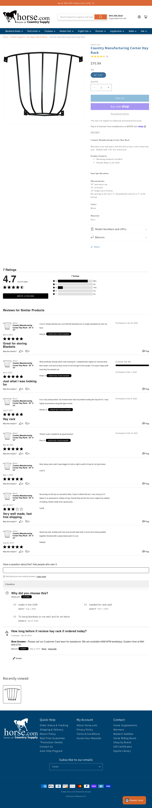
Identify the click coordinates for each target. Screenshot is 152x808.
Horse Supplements (125, 725)
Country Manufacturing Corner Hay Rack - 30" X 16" (23, 327)
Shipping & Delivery (51, 729)
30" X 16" (98, 75)
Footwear (49, 31)
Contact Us (46, 746)
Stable (131, 31)
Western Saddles (123, 734)
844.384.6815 (116, 15)
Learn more (41, 576)
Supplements (116, 31)
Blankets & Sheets (12, 31)
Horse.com (71, 792)
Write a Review (25, 296)
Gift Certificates (122, 746)
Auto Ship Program (51, 751)
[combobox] (82, 17)
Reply (44, 649)
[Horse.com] (26, 17)
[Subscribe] (99, 766)
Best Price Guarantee (52, 738)
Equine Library (122, 751)
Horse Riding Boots (124, 738)
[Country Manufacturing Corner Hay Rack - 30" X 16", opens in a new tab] (7, 326)
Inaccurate (52, 649)
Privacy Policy (85, 729)
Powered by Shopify (83, 792)
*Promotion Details (51, 742)
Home (5, 37)
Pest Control (32, 31)
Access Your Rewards (89, 738)
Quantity (94, 81)
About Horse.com (87, 725)
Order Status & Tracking (54, 725)
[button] (120, 229)
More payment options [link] (120, 114)
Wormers (99, 31)
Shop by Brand (122, 742)
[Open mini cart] (145, 17)
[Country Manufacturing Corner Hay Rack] (12, 694)
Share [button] (97, 246)
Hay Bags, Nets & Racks (37, 37)
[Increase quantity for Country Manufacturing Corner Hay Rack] (108, 87)
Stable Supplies (17, 37)
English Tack (83, 31)
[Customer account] (139, 17)
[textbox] (76, 570)
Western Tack (65, 31)
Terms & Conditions (88, 734)
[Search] (100, 16)
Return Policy (48, 734)
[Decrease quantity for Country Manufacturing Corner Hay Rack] (94, 87)
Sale (142, 31)
